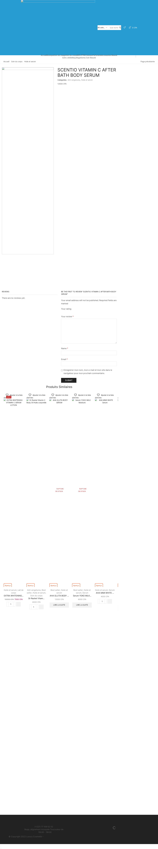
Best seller (55, 590)
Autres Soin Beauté (88, 58)
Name (64, 348)
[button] (18, 604)
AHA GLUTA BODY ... (59, 596)
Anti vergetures (74, 80)
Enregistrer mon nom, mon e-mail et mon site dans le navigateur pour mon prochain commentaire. (88, 371)
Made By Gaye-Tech (53, 836)
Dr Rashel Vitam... (36, 598)
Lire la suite (59, 605)
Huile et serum (30, 61)
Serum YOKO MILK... (82, 596)
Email (64, 359)
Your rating (66, 309)
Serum (85, 593)
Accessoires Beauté (109, 55)
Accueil (44, 55)
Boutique (50, 55)
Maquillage (76, 58)
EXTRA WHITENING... (13, 596)
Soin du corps (71, 55)
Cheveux (89, 55)
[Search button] (120, 27)
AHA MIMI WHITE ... (105, 593)
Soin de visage (60, 55)
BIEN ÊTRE (81, 55)
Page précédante (148, 61)
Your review (67, 316)
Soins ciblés (67, 58)
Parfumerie (97, 55)
